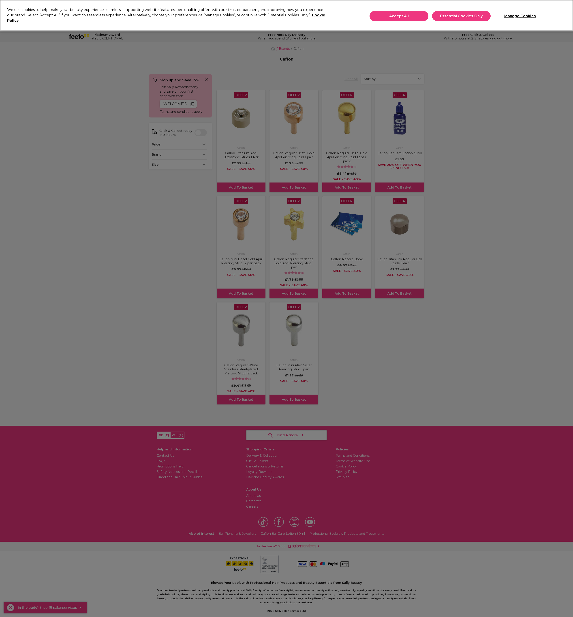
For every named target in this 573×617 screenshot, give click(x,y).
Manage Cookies (520, 16)
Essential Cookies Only (461, 16)
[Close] (566, 15)
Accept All (399, 16)
